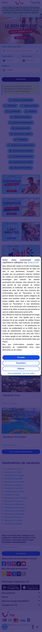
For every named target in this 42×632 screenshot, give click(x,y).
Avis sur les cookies (28, 373)
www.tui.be (33, 262)
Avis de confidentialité (15, 373)
